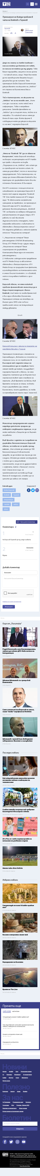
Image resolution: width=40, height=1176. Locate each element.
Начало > (5, 11)
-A (15, 33)
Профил (25, 1091)
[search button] (27, 4)
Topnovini (5, 1154)
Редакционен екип (18, 1102)
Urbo (12, 1105)
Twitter (11, 1141)
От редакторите (27, 1074)
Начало (4, 1071)
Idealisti (11, 1071)
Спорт (17, 1077)
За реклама (6, 1105)
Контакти (28, 1102)
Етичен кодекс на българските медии (13, 1111)
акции (6, 509)
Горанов (16, 495)
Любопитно (25, 1077)
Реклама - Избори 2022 (23, 1105)
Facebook (5, 1141)
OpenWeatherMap (25, 1166)
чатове (6, 504)
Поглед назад (6, 1081)
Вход (32, 4)
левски (15, 504)
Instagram (17, 1141)
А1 (3, 1074)
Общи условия (23, 1108)
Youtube (23, 1141)
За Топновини (6, 1102)
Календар (5, 1091)
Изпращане (9, 607)
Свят (17, 1071)
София (4, 1077)
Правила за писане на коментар (12, 601)
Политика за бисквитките (10, 1108)
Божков (6, 495)
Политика (9, 1074)
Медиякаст (17, 1074)
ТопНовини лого (6, 4)
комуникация (8, 500)
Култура (11, 1077)
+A (11, 33)
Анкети (12, 1091)
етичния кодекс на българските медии (25, 1157)
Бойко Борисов (9, 490)
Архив (18, 1091)
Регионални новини (26, 1071)
